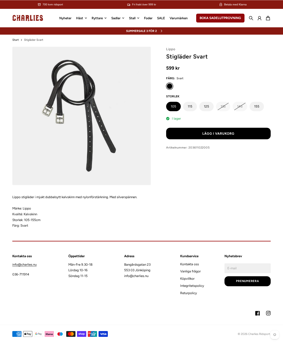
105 (173, 106)
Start (15, 40)
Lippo (170, 49)
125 (206, 106)
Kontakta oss (189, 264)
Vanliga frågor (190, 271)
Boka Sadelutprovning (220, 18)
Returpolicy (188, 293)
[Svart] (169, 86)
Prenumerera (247, 281)
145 (240, 106)
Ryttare (97, 18)
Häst (79, 18)
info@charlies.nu (24, 264)
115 (190, 106)
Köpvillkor (187, 278)
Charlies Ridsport (259, 334)
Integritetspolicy (192, 286)
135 (223, 106)
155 (256, 106)
